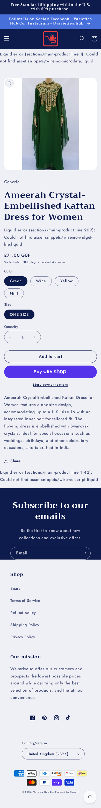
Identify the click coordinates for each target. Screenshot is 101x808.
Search (16, 588)
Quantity (11, 326)
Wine (41, 281)
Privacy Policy (22, 637)
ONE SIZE (19, 314)
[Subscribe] (84, 553)
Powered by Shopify (67, 792)
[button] (7, 39)
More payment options (50, 384)
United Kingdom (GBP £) (47, 753)
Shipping (29, 262)
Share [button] (15, 461)
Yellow (66, 281)
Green (16, 281)
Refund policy (23, 613)
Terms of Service (25, 600)
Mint (14, 293)
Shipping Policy (24, 625)
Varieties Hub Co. (43, 792)
